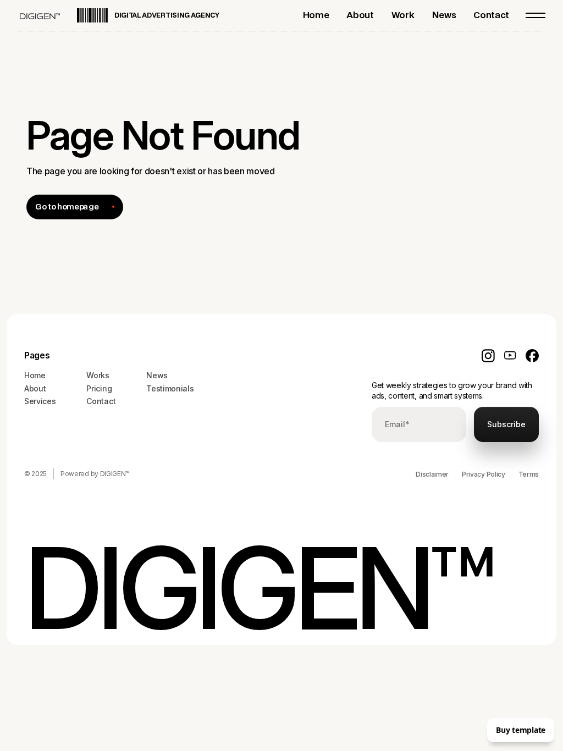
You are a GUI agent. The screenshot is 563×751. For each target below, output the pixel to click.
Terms (528, 474)
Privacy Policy (483, 474)
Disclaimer (432, 474)
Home (35, 375)
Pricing (99, 388)
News (157, 375)
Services (40, 401)
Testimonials (170, 388)
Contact (100, 401)
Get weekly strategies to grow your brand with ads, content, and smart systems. (452, 390)
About (35, 388)
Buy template (520, 730)
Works (97, 375)
